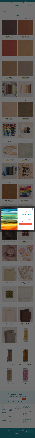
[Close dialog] (32, 208)
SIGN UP (25, 224)
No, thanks (25, 226)
